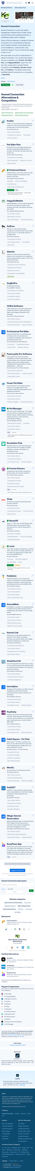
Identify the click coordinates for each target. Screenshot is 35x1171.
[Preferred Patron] (3, 171)
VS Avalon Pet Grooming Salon (13, 1021)
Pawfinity (16, 67)
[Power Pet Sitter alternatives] (3, 384)
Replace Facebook (23, 1126)
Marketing (24, 1150)
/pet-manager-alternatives (8, 406)
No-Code (7, 1147)
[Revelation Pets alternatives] (3, 444)
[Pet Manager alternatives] (3, 409)
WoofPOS (6, 74)
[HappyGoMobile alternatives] (3, 201)
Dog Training (27, 902)
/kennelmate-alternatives (8, 602)
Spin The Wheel (17, 1165)
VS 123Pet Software (10, 1011)
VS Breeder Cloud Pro (10, 999)
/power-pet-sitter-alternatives (9, 381)
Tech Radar (21, 1123)
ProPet (21, 60)
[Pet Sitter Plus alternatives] (3, 145)
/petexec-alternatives (7, 224)
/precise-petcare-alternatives (9, 466)
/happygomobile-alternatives (9, 199)
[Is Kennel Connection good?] (13, 85)
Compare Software (7, 1126)
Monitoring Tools (20, 1154)
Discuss (23, 1113)
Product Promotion (7, 1113)
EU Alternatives (12, 1034)
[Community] (29, 3)
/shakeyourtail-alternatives (9, 659)
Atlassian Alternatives (24, 1131)
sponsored (22, 1085)
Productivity (16, 1150)
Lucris (16, 1059)
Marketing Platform (10, 906)
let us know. (21, 1036)
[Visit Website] (33, 120)
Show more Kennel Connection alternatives (17, 864)
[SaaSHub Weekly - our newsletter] (26, 3)
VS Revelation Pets (9, 1014)
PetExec (10, 70)
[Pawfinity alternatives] (3, 713)
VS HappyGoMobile (9, 996)
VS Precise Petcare (9, 1016)
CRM (3, 1150)
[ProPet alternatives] (3, 122)
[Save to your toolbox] (5, 21)
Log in (3, 889)
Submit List (5, 1136)
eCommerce (13, 1152)
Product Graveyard (23, 1133)
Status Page (19, 84)
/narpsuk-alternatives (7, 519)
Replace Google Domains (25, 1138)
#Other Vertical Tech (7, 112)
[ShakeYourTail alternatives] (3, 662)
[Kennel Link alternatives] (3, 633)
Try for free (10, 565)
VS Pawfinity (7, 994)
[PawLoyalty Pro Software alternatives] (3, 355)
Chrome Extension (7, 1128)
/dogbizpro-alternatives (8, 281)
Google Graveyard (23, 1136)
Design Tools (25, 1147)
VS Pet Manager (8, 1024)
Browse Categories (7, 1123)
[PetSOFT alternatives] (3, 788)
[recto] (3, 547)
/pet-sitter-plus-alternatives (9, 143)
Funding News (6, 1133)
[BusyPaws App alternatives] (3, 845)
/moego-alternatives (7, 765)
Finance (28, 1154)
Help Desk (9, 1150)
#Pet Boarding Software (21, 115)
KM (4, 605)
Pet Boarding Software (9, 909)
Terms (21, 1161)
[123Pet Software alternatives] (3, 307)
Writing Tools (25, 1152)
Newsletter (5, 1138)
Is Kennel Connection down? (17, 1045)
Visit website (5, 84)
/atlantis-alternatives (7, 250)
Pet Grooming (28, 909)
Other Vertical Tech (24, 906)
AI (2, 1147)
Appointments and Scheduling (13, 902)
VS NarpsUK (7, 1009)
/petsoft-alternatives (7, 785)
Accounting (5, 1152)
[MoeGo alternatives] (3, 768)
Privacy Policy (13, 1161)
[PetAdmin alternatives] (3, 577)
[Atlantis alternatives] (3, 252)
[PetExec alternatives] (3, 227)
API (3, 1116)
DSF (3, 740)
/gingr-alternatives (6, 497)
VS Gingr (6, 1006)
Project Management (8, 1154)
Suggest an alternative (17, 870)
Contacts (17, 1113)
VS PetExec (7, 1004)
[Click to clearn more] (17, 1079)
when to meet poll (15, 1167)
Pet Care (20, 909)
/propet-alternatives (7, 119)
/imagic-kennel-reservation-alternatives (12, 814)
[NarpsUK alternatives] (3, 521)
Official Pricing (11, 81)
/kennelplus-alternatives (8, 684)
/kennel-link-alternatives (8, 631)
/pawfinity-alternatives (7, 710)
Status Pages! (6, 1131)
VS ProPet (7, 1001)
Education (5, 1156)
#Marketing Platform (7, 115)
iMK (3, 816)
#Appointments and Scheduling (24, 112)
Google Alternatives (23, 1128)
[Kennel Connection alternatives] (5, 15)
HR (19, 1152)
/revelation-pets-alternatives (9, 441)
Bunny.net (16, 1164)
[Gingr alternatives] (3, 500)
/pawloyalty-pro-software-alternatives (12, 352)
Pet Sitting (17, 912)
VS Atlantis (7, 1019)
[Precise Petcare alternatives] (3, 469)
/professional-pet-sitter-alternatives (11, 329)
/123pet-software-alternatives (10, 304)
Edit (3, 78)
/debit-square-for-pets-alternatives (11, 737)
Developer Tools (16, 1147)
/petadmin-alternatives (7, 574)
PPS (3, 332)
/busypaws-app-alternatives (9, 842)
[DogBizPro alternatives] (3, 284)
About (29, 1113)
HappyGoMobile (14, 63)
